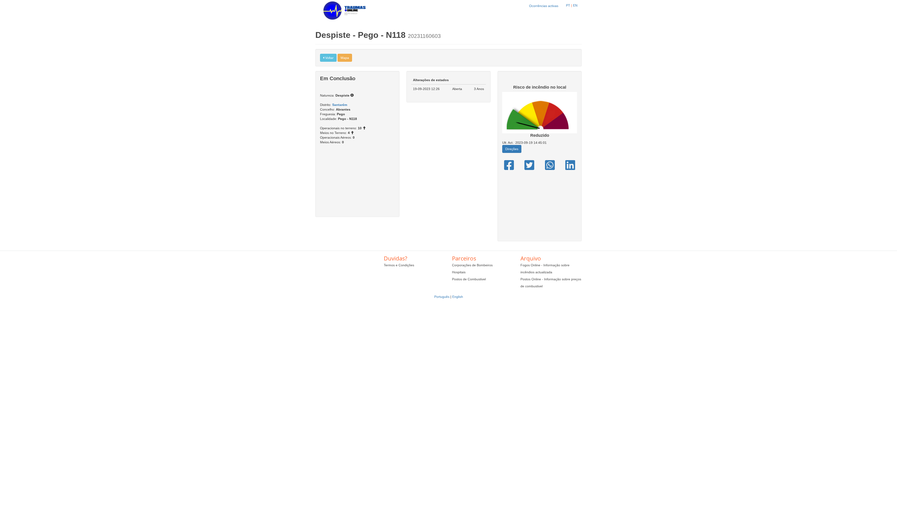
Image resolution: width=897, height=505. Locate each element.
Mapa (345, 58)
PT (568, 5)
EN (575, 5)
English (457, 297)
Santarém (339, 105)
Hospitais (459, 272)
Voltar (329, 58)
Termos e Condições (399, 265)
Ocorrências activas (543, 6)
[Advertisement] (357, 183)
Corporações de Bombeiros (472, 265)
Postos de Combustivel (469, 279)
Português (441, 297)
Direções (511, 149)
